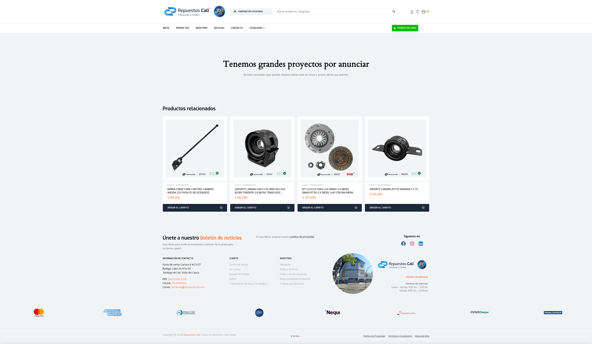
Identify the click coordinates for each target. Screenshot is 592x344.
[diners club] (186, 312)
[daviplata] (406, 312)
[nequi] (332, 312)
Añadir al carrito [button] (178, 207)
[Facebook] (403, 243)
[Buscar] (394, 11)
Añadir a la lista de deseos (192, 148)
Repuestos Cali (192, 334)
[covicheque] (479, 312)
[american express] (112, 312)
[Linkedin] (420, 243)
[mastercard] (39, 312)
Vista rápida (198, 148)
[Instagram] (412, 243)
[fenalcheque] (553, 312)
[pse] (259, 312)
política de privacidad (302, 236)
